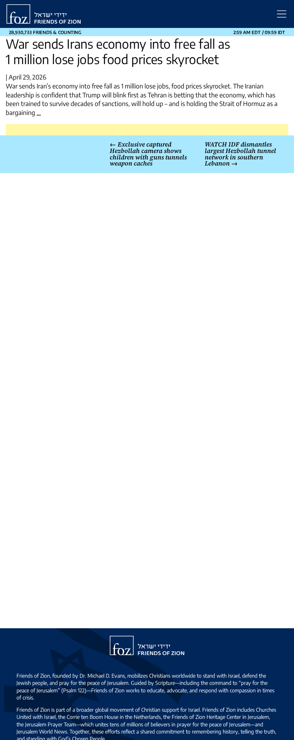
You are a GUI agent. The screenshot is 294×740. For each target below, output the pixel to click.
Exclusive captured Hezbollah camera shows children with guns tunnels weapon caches (148, 154)
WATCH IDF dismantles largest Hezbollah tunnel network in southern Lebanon (240, 154)
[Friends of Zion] (43, 14)
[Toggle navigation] (282, 14)
